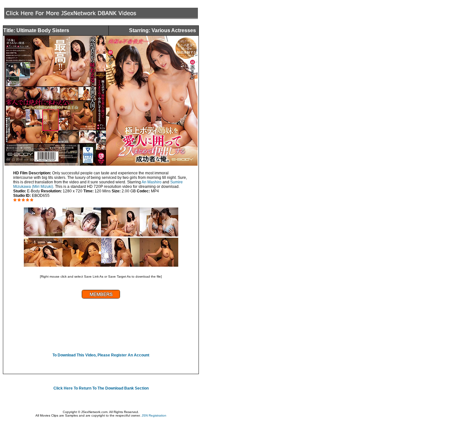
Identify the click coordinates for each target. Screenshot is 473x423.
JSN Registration (154, 415)
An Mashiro (152, 182)
